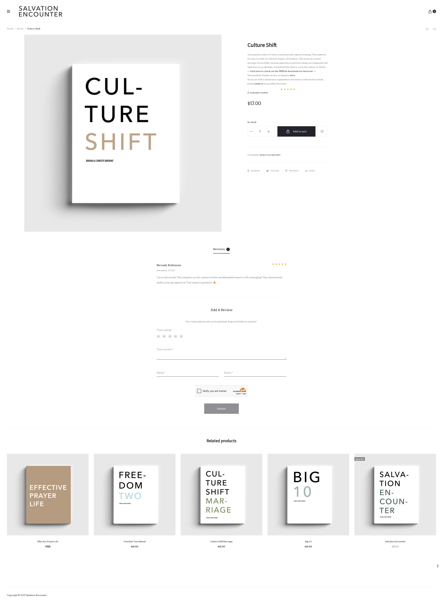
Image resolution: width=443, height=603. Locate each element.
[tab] (221, 249)
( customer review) (257, 92)
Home (10, 28)
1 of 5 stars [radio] (159, 336)
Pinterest (294, 171)
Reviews (220, 249)
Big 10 (308, 541)
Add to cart (299, 131)
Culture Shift (273, 155)
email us (258, 83)
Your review (165, 349)
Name (161, 372)
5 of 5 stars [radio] (182, 336)
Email (312, 171)
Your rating (165, 330)
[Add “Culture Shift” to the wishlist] (322, 131)
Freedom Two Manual (135, 541)
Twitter (274, 171)
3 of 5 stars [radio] (170, 336)
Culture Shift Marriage (221, 541)
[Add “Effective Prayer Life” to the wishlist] (84, 458)
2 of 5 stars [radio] (165, 336)
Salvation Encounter (395, 541)
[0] (430, 11)
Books (20, 28)
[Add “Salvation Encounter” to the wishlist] (431, 458)
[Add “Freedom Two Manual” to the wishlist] (171, 458)
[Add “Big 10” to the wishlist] (345, 458)
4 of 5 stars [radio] (176, 336)
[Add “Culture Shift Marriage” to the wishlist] (258, 458)
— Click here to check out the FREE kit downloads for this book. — (281, 71)
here (292, 75)
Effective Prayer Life (47, 541)
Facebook (255, 171)
